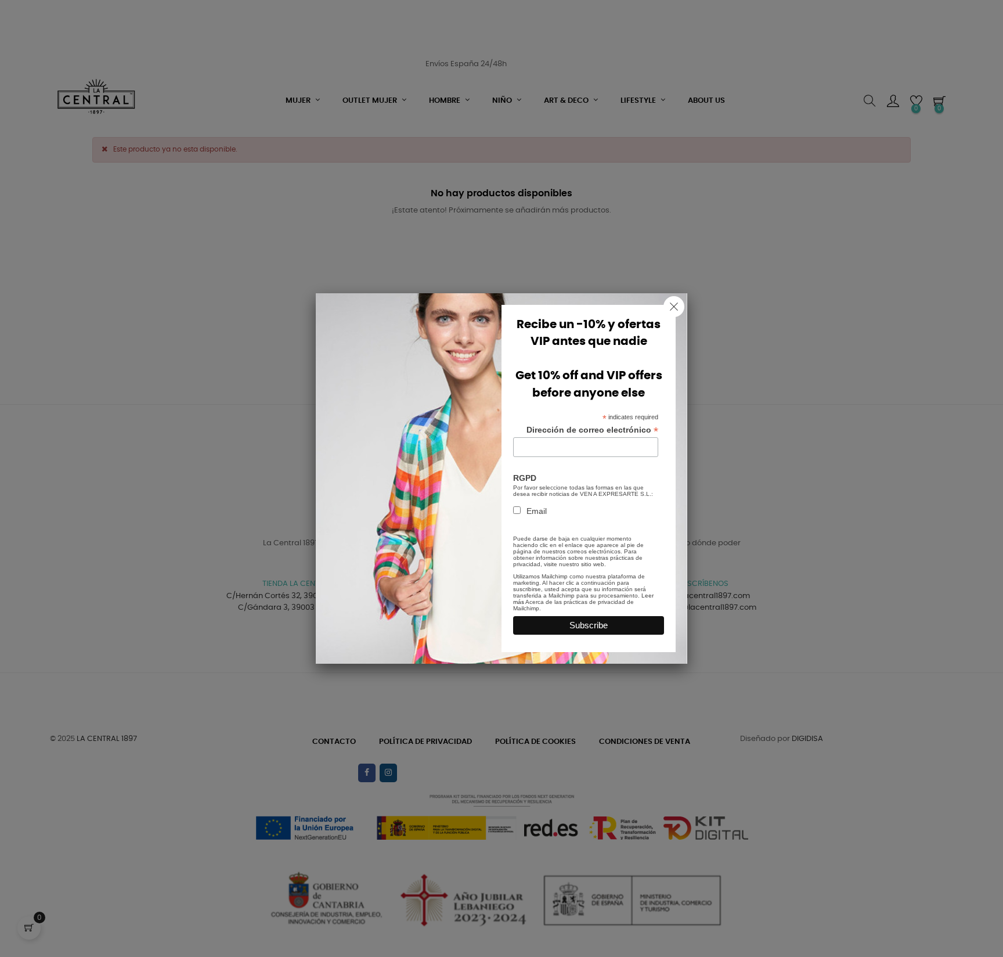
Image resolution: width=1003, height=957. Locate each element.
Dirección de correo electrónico (592, 430)
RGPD (524, 478)
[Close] (673, 306)
